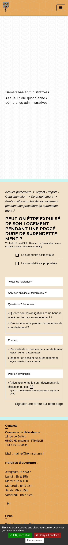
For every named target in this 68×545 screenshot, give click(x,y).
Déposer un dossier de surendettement (34, 357)
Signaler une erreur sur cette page (39, 404)
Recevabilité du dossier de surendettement (36, 349)
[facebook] (9, 503)
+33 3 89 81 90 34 (16, 444)
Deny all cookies (48, 535)
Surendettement (42, 196)
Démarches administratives (26, 102)
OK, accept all (21, 535)
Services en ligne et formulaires (26, 292)
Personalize (34, 540)
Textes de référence (19, 281)
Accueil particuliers (18, 192)
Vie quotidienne (33, 98)
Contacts (11, 425)
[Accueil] (16, 7)
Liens (9, 515)
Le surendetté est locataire (34, 255)
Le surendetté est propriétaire (36, 263)
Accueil (11, 98)
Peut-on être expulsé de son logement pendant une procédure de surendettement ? (32, 206)
